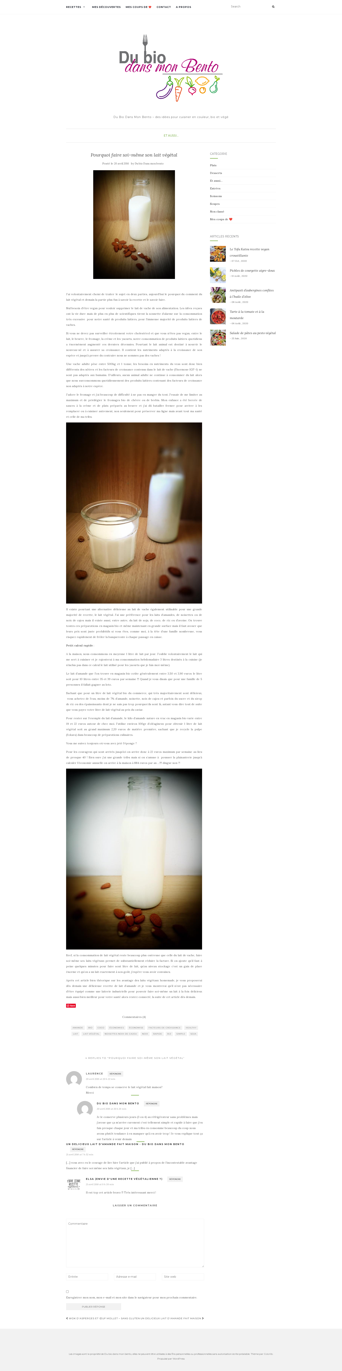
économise (136, 1027)
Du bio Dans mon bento (149, 163)
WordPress (179, 1358)
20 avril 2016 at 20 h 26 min (111, 1108)
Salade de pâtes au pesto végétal (253, 333)
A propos (183, 7)
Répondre (115, 1073)
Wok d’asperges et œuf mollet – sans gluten (104, 1318)
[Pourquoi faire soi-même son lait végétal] (134, 224)
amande (78, 1027)
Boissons (216, 196)
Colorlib (268, 1353)
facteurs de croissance (165, 1027)
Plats (213, 165)
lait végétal (91, 1034)
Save (72, 1005)
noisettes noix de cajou (121, 1034)
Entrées (215, 188)
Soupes (215, 204)
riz (169, 1034)
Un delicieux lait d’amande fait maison (171, 1318)
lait (75, 1034)
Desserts (216, 173)
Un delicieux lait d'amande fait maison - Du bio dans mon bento (125, 1144)
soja (193, 1034)
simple (180, 1034)
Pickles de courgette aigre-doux (252, 270)
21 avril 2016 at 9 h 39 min (100, 1184)
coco (101, 1027)
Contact (164, 7)
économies (116, 1027)
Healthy (191, 1027)
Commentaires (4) (134, 1017)
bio (90, 1027)
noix (145, 1034)
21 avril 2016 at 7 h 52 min (79, 1154)
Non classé (217, 211)
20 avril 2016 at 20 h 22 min (100, 1078)
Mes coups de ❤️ (139, 7)
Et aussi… (216, 180)
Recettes (73, 7)
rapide (157, 1034)
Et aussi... (171, 135)
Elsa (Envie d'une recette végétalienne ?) (124, 1178)
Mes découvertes (106, 7)
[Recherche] (273, 7)
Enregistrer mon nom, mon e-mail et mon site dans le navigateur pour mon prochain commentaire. (131, 1297)
